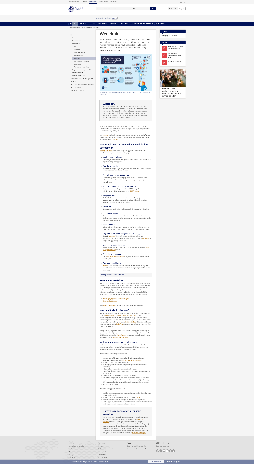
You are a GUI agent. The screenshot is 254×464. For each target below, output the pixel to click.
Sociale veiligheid (130, 322)
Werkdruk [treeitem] (77, 58)
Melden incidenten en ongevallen (137, 449)
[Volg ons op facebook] (160, 450)
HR (74, 24)
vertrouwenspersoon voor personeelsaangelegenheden (122, 315)
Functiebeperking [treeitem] (79, 52)
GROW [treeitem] (74, 81)
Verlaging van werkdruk (169, 36)
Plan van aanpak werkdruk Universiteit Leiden (175, 55)
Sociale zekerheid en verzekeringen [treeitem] (83, 84)
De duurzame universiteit (105, 449)
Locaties (70, 449)
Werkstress (106, 265)
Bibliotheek (113, 2)
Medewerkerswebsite (74, 27)
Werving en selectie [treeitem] (78, 90)
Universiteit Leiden (73, 2)
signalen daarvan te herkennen (131, 360)
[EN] (182, 8)
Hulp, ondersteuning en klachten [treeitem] (82, 70)
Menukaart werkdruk (174, 61)
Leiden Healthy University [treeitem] (81, 61)
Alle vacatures (102, 455)
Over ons (100, 446)
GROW (138, 397)
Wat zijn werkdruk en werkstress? (113, 275)
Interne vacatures (103, 452)
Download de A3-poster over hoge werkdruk (175, 47)
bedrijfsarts (119, 324)
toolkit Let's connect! (109, 305)
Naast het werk (102, 458)
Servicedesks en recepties (76, 446)
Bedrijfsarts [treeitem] (77, 64)
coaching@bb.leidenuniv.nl (121, 337)
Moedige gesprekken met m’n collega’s (116, 298)
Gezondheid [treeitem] (76, 44)
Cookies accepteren (156, 462)
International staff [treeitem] (77, 73)
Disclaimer (71, 458)
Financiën (82, 24)
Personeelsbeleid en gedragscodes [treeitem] (82, 79)
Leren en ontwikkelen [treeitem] (78, 76)
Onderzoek (124, 24)
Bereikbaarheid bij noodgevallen (136, 446)
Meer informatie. (104, 462)
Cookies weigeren (174, 462)
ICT (91, 24)
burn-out (115, 139)
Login (184, 2)
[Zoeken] (153, 8)
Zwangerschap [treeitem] (78, 49)
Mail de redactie (73, 452)
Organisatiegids (103, 2)
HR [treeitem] (71, 35)
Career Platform (121, 335)
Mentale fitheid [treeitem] (78, 55)
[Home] (70, 24)
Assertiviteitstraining (110, 301)
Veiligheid (159, 24)
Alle (134, 9)
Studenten (84, 2)
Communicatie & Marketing (142, 24)
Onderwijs (112, 24)
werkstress (105, 135)
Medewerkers (93, 2)
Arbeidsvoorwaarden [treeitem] (78, 38)
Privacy (70, 455)
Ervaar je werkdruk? (106, 150)
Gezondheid (89, 27)
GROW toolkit (134, 191)
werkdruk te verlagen (139, 433)
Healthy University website (115, 256)
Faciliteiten (101, 24)
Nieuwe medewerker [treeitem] (78, 41)
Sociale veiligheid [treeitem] (77, 87)
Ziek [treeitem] (75, 47)
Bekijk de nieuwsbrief (162, 446)
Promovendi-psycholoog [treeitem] (81, 67)
